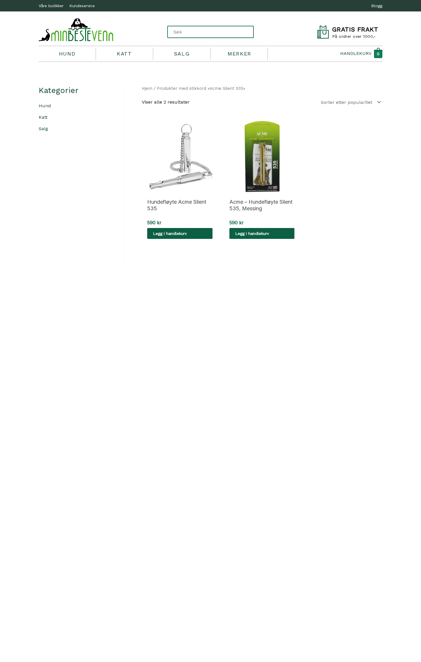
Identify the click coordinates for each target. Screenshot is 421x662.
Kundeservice (82, 5)
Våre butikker (51, 5)
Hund (67, 54)
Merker (239, 54)
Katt (124, 54)
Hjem (147, 88)
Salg (182, 54)
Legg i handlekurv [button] (170, 233)
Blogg (376, 5)
